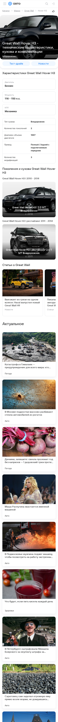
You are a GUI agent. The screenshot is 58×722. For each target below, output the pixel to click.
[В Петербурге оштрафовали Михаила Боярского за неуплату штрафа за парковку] (29, 639)
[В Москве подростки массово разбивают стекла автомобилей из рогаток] (29, 402)
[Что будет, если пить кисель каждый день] (29, 591)
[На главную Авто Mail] (16, 3)
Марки (17, 10)
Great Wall (29, 10)
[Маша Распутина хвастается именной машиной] (29, 496)
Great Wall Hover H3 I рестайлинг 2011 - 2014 (27, 221)
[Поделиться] (53, 11)
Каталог (6, 10)
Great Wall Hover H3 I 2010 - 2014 (20, 178)
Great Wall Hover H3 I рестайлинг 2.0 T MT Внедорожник (29, 252)
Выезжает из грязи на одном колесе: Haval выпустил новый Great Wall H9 (22, 302)
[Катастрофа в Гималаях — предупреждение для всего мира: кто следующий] (29, 354)
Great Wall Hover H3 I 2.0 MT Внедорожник (29, 209)
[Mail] (10, 3)
